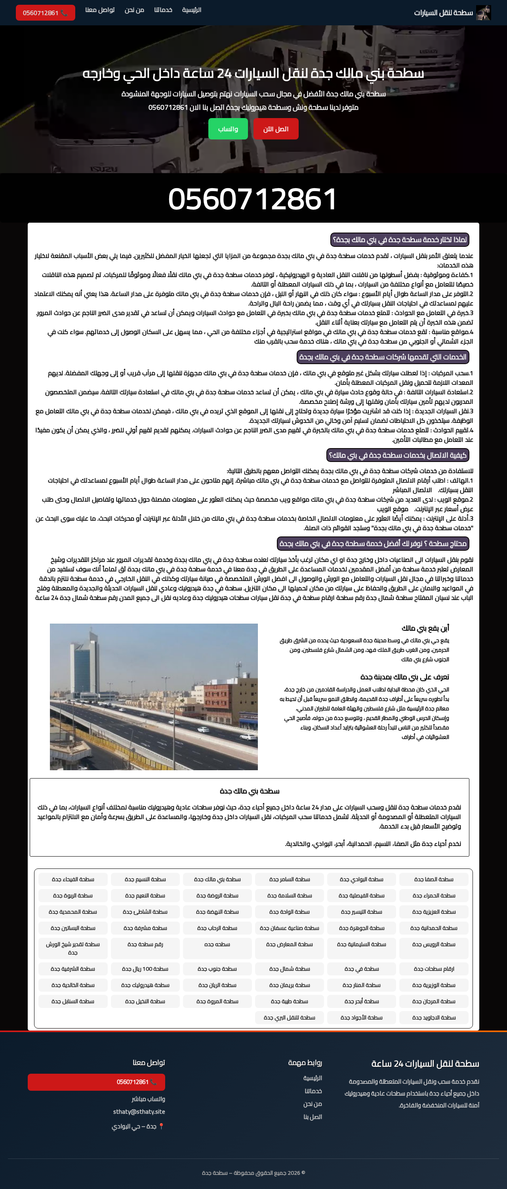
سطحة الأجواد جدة (362, 1017)
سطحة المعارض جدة (289, 944)
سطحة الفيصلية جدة (362, 895)
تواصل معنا (100, 10)
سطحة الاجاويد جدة (434, 1017)
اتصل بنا (312, 1117)
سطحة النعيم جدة (145, 895)
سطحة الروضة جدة (217, 895)
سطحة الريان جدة (217, 985)
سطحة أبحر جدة (362, 1001)
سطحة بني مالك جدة (217, 879)
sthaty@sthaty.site (139, 1111)
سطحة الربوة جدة (73, 895)
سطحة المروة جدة (217, 1001)
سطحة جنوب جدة (217, 969)
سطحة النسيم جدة (145, 879)
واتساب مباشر (148, 1099)
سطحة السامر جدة (289, 879)
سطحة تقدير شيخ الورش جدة (73, 948)
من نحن (134, 10)
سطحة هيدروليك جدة (145, 985)
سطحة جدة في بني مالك (386, 239)
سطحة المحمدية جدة (73, 912)
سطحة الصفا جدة (434, 879)
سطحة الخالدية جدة (73, 985)
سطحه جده (217, 944)
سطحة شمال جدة (289, 969)
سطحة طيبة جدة (289, 1001)
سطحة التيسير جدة (361, 912)
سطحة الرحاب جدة (217, 928)
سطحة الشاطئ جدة (145, 912)
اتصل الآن (276, 129)
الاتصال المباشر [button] (412, 490)
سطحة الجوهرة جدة (362, 928)
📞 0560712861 (45, 13)
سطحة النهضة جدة (217, 912)
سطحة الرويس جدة (434, 944)
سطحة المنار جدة (362, 985)
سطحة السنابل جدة (72, 1001)
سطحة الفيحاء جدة (73, 879)
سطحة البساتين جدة (73, 928)
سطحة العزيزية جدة (434, 912)
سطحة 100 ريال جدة (145, 969)
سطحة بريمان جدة (289, 985)
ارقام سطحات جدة (434, 969)
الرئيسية (192, 10)
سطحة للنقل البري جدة (289, 1017)
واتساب (228, 129)
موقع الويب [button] (392, 509)
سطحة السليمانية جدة (361, 944)
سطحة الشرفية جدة (73, 969)
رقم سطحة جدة (145, 944)
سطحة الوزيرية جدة (434, 985)
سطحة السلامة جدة (289, 895)
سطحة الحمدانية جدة (433, 928)
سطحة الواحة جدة (289, 912)
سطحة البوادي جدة (361, 879)
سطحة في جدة (362, 969)
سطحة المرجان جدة (434, 1001)
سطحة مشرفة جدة (145, 928)
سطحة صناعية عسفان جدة (289, 928)
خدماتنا (163, 10)
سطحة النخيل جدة (145, 1001)
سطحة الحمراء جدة (434, 895)
